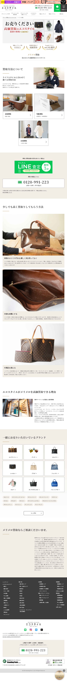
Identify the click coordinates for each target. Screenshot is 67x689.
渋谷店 (21, 593)
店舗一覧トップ (23, 584)
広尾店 (21, 595)
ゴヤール (55, 497)
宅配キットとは (60, 586)
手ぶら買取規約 (60, 602)
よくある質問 (6, 609)
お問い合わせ (59, 607)
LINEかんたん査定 (60, 591)
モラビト (22, 500)
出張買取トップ (42, 584)
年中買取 (5, 593)
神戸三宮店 (22, 607)
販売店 (5, 607)
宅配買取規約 (60, 600)
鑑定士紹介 (6, 588)
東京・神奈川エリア (24, 586)
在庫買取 (5, 600)
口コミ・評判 (6, 591)
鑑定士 (5, 586)
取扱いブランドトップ (43, 595)
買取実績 (41, 600)
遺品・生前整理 (7, 598)
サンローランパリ (44, 497)
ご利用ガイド (6, 605)
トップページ (5, 582)
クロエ (6, 500)
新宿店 (21, 591)
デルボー (14, 500)
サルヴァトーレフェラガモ (49, 500)
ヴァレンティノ (8, 504)
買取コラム (6, 602)
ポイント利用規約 (60, 604)
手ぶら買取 (6, 595)
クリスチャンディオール (18, 497)
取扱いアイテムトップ (43, 597)
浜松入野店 (22, 602)
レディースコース (43, 591)
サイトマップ (6, 614)
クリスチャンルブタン (34, 500)
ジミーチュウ (39, 504)
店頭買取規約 (60, 595)
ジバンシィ (18, 504)
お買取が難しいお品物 (43, 602)
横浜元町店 (22, 600)
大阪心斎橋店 (22, 605)
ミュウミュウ (28, 504)
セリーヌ (7, 497)
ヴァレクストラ (32, 497)
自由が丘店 (22, 598)
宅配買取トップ (60, 584)
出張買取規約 (60, 597)
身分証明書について (7, 192)
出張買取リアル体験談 (43, 588)
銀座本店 (21, 588)
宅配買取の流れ (60, 588)
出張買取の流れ (42, 586)
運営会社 (5, 612)
